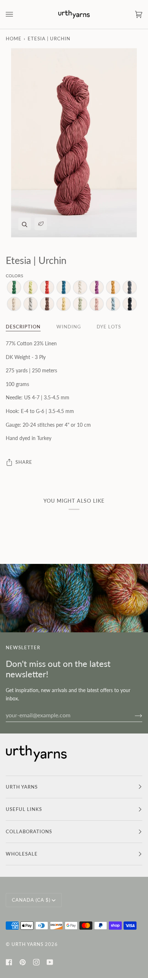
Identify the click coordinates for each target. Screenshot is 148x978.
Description (23, 326)
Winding (68, 326)
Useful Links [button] (24, 809)
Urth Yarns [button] (22, 787)
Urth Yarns (27, 944)
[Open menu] (16, 14)
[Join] (132, 715)
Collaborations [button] (29, 831)
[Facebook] (9, 962)
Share (23, 462)
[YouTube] (50, 962)
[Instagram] (36, 962)
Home (14, 38)
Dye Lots (109, 326)
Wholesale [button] (22, 854)
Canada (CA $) (31, 900)
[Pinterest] (22, 962)
